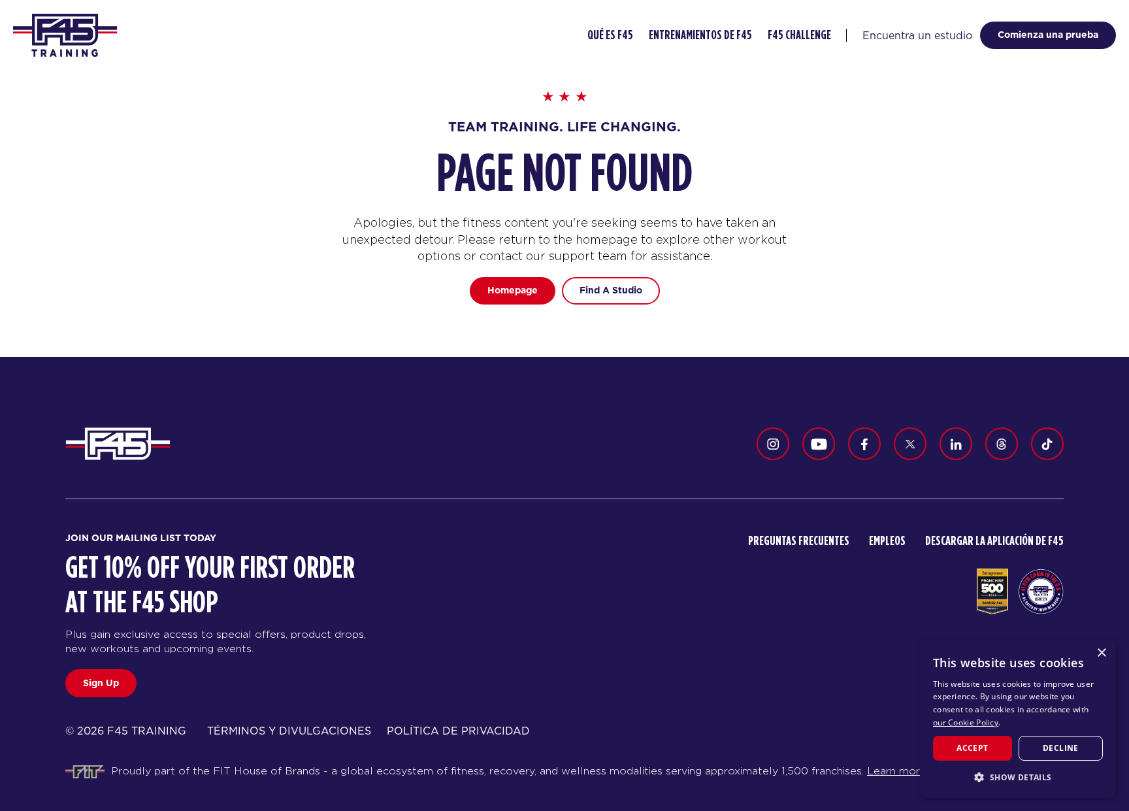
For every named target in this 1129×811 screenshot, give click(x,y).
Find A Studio (611, 290)
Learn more (896, 770)
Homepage (512, 290)
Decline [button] (1061, 747)
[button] (1018, 777)
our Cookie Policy (965, 722)
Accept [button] (972, 747)
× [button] (1101, 653)
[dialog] (1018, 718)
